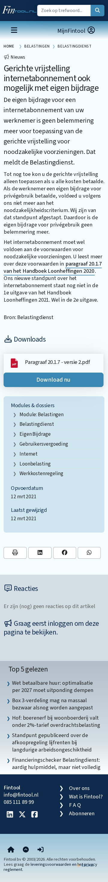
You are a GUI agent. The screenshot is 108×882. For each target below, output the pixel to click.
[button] (40, 850)
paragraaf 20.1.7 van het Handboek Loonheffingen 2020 (53, 267)
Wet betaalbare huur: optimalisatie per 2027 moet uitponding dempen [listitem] (52, 686)
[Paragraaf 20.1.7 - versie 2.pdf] (14, 363)
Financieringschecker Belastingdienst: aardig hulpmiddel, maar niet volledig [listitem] (56, 763)
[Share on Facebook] (64, 553)
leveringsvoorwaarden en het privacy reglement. (50, 867)
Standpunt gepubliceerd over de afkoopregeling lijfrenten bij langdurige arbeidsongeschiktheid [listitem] (52, 742)
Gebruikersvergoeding (44, 444)
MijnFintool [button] (72, 31)
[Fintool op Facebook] (34, 814)
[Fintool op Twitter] (22, 814)
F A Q (75, 805)
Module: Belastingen (42, 414)
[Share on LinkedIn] (39, 553)
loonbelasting (35, 464)
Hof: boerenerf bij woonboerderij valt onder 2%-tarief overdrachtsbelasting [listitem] (56, 721)
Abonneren (81, 813)
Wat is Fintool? (86, 797)
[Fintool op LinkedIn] (10, 814)
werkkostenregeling (41, 473)
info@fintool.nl (21, 795)
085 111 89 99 (19, 802)
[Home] (11, 850)
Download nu (53, 380)
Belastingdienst (37, 424)
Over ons (79, 788)
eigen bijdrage (35, 434)
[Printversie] (15, 553)
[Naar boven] (26, 850)
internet (29, 454)
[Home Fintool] (21, 8)
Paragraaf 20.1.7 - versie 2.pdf (57, 362)
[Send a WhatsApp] (89, 553)
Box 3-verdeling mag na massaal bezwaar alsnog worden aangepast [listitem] (52, 703)
